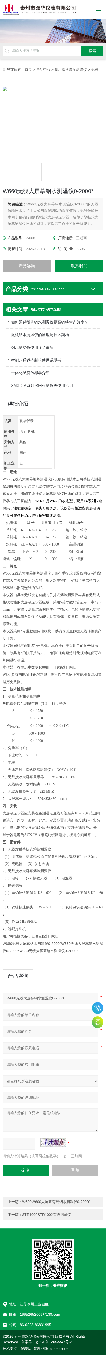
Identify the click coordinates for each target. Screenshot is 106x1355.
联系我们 (79, 266)
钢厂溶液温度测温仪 (71, 69)
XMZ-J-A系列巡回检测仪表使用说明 (42, 385)
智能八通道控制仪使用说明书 (36, 360)
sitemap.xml (59, 1348)
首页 (28, 69)
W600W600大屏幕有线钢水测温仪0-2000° (56, 1202)
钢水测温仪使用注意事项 (32, 347)
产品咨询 (27, 266)
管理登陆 (40, 1348)
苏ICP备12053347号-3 (54, 1342)
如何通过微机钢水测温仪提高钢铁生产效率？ (49, 322)
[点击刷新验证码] (53, 1142)
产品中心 (43, 69)
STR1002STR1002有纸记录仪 (46, 1215)
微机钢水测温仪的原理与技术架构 (40, 335)
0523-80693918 (97, 1008)
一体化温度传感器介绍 (30, 373)
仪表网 (26, 1348)
